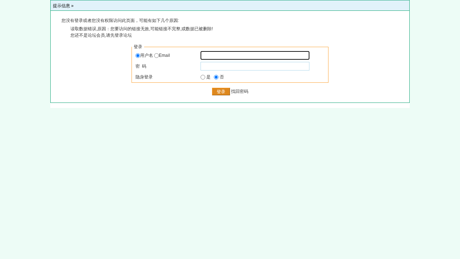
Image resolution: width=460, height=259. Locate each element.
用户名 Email (155, 55)
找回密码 (239, 91)
